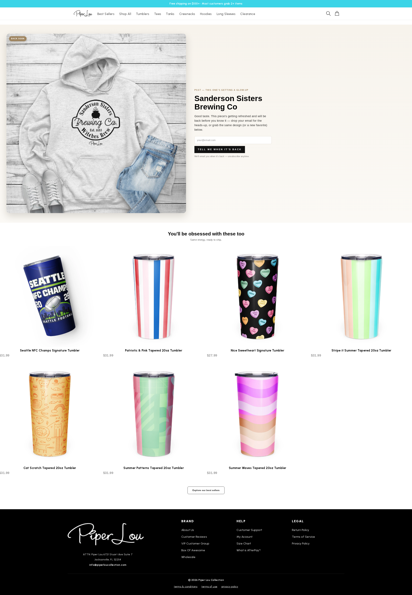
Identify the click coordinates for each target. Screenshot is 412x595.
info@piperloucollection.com (107, 564)
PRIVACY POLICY (229, 586)
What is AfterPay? (249, 550)
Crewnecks (187, 14)
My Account (245, 537)
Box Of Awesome (193, 550)
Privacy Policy (300, 543)
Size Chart (244, 543)
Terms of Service (303, 537)
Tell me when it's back (220, 149)
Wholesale (188, 557)
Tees (157, 14)
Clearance (247, 14)
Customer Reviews (194, 537)
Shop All (125, 14)
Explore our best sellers (206, 490)
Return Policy (300, 530)
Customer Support (249, 530)
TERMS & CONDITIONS (185, 586)
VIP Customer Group (195, 543)
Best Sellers (105, 14)
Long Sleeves (226, 14)
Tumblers (142, 14)
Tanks (170, 14)
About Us (187, 530)
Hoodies (206, 14)
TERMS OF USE (209, 586)
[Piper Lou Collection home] (108, 534)
